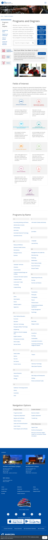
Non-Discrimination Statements (30, 528)
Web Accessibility (41, 528)
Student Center (4, 489)
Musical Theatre (35, 268)
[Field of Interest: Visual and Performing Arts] (30, 191)
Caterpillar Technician (18, 264)
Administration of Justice (19, 225)
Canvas (2, 487)
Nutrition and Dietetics (36, 283)
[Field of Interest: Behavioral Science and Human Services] (38, 102)
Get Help (3, 493)
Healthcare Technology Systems (21, 387)
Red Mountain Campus (32, 466)
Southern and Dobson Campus (11, 466)
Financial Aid (19, 489)
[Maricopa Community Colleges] (24, 535)
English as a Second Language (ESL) (20, 332)
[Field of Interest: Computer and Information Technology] (38, 124)
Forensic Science (17, 364)
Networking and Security (36, 277)
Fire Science (16, 361)
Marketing (33, 257)
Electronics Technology (19, 324)
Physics (33, 300)
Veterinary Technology (36, 363)
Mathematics (34, 260)
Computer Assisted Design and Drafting (20, 273)
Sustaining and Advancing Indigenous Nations (37, 344)
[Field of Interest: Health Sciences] (21, 169)
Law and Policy (34, 243)
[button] (44, 70)
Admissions (19, 487)
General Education (18, 373)
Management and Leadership (37, 252)
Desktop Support (17, 304)
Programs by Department (19, 415)
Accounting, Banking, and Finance (21, 222)
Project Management (36, 309)
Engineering (16, 329)
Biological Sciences (18, 252)
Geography (16, 376)
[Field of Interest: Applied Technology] (21, 102)
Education (16, 321)
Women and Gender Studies (37, 380)
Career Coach (42, 53)
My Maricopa (3, 491)
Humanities (16, 393)
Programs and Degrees (8, 10)
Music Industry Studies (36, 263)
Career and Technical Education (41, 42)
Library (34, 487)
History (15, 390)
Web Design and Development (38, 375)
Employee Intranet (36, 491)
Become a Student (35, 413)
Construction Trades (18, 282)
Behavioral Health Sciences (19, 247)
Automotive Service (18, 235)
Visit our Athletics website (24, 509)
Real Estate (33, 321)
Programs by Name (41, 27)
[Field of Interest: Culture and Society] (21, 146)
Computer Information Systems (21, 276)
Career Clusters (17, 426)
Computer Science (18, 279)
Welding (33, 378)
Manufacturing (34, 255)
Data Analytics (17, 299)
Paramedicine (34, 292)
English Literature (18, 336)
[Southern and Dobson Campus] (12, 460)
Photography (34, 297)
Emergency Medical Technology (21, 326)
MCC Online (6, 478)
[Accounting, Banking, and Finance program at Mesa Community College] (30, 70)
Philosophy (33, 294)
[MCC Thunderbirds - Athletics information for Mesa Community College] (24, 502)
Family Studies (17, 353)
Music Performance (35, 265)
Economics (16, 319)
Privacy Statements (18, 528)
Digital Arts (16, 307)
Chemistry (16, 267)
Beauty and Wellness (18, 244)
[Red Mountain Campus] (35, 460)
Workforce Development (36, 430)
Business (16, 255)
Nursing (33, 280)
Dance (15, 296)
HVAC (15, 395)
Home (2, 16)
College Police (35, 489)
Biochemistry (16, 250)
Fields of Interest (41, 36)
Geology (15, 378)
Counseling (16, 284)
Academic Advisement (36, 415)
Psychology (33, 312)
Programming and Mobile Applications (37, 306)
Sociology (33, 335)
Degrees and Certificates (41, 32)
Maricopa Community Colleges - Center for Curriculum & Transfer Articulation (38, 434)
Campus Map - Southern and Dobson (10, 472)
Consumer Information (8, 528)
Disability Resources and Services (23, 491)
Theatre (33, 354)
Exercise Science (17, 344)
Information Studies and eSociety (38, 222)
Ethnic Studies (17, 341)
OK (44, 537)
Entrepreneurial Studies (19, 339)
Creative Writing (17, 287)
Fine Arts (16, 358)
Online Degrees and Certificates (21, 428)
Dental (15, 301)
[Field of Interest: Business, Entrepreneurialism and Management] (21, 124)
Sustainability (34, 338)
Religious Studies (35, 324)
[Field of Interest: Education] (38, 146)
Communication (17, 269)
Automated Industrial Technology (21, 233)
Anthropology (17, 227)
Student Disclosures (21, 493)
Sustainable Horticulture (36, 341)
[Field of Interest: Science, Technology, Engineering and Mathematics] (38, 169)
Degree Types (34, 427)
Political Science (34, 302)
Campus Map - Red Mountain (31, 472)
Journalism (33, 231)
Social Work (34, 333)
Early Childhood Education (19, 316)
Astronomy (16, 230)
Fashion (15, 356)
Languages (33, 240)
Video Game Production (36, 366)
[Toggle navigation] (45, 3)
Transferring (34, 418)
